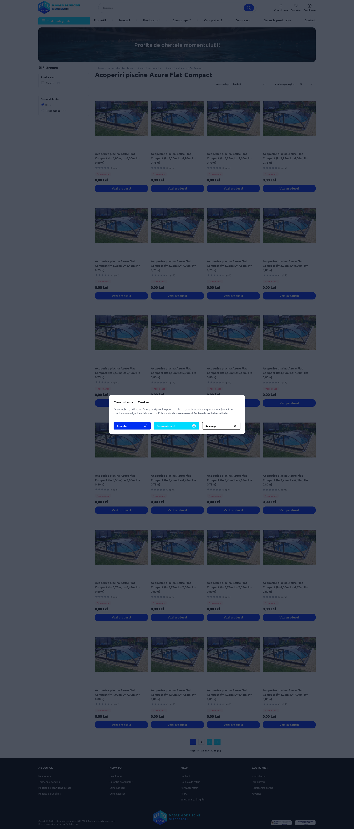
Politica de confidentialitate (210, 413)
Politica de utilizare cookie (174, 413)
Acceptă (122, 425)
